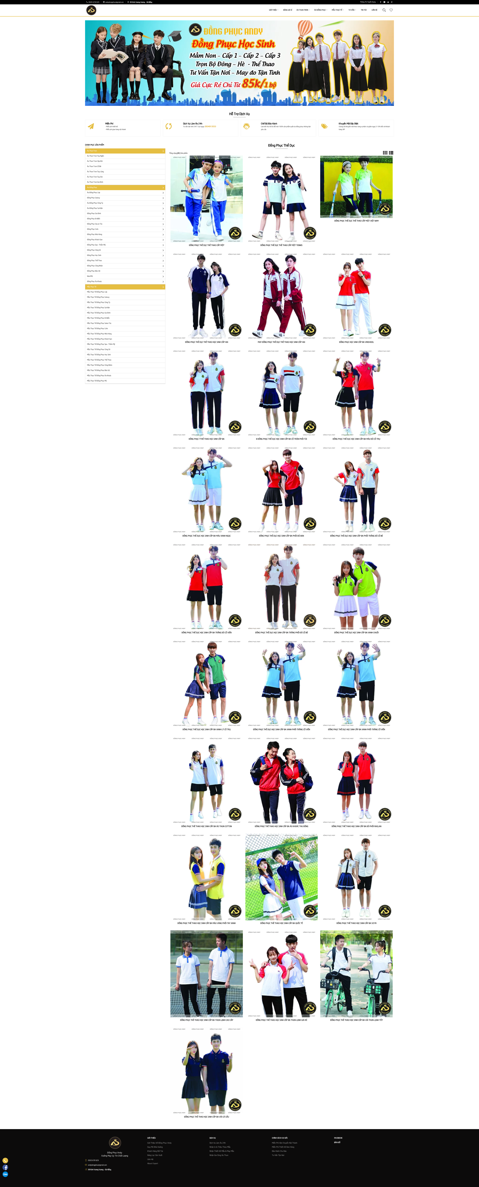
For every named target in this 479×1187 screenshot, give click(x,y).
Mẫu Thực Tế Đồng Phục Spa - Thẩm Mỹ (101, 344)
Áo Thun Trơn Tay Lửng (95, 172)
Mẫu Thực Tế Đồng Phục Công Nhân (99, 365)
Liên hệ (150, 1159)
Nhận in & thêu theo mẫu (220, 1147)
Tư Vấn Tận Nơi (278, 1155)
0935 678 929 (93, 2)
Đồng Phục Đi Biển (93, 219)
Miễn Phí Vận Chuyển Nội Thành (284, 1143)
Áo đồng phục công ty (95, 203)
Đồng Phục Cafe (92, 229)
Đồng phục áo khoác (94, 281)
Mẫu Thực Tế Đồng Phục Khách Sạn (99, 339)
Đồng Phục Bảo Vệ (93, 271)
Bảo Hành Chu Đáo (279, 1151)
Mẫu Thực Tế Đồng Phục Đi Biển (98, 318)
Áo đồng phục (92, 187)
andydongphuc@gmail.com (114, 2)
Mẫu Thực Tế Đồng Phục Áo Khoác (99, 376)
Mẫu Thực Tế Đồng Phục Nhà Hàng (99, 334)
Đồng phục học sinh (94, 255)
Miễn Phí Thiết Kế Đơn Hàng (283, 1147)
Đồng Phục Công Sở (94, 250)
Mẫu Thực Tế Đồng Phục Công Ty (98, 302)
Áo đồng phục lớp (93, 192)
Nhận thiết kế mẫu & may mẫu (222, 1151)
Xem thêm (206, 204)
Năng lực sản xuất (154, 1155)
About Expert (152, 1163)
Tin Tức (364, 10)
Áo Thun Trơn (92, 151)
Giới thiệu (273, 10)
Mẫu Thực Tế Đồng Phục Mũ (97, 381)
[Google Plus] (392, 2)
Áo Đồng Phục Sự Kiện (95, 208)
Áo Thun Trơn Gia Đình (95, 182)
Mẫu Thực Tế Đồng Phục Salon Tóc (99, 323)
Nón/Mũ (90, 276)
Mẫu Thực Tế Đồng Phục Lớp (97, 292)
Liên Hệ (374, 10)
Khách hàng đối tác (155, 1151)
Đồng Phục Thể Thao (94, 260)
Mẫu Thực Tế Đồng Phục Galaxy (98, 297)
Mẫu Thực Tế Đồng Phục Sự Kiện (98, 308)
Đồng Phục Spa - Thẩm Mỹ (96, 245)
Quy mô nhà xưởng (155, 1147)
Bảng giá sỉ (287, 10)
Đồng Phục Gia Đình (94, 213)
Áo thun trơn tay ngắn (95, 156)
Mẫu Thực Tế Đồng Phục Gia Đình (98, 313)
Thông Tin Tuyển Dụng (368, 2)
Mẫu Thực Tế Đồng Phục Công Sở (98, 349)
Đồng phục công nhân (95, 266)
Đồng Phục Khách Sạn (94, 240)
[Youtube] (388, 2)
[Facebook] (380, 2)
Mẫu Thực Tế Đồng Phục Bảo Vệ (98, 370)
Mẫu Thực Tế (91, 287)
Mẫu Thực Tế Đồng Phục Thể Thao (99, 360)
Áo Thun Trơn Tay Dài (95, 177)
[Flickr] (384, 2)
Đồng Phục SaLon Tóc (94, 224)
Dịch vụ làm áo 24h (218, 1143)
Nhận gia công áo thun (219, 1155)
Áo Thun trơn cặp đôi (95, 161)
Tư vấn (351, 10)
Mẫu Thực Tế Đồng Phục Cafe (97, 328)
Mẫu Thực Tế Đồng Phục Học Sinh (99, 355)
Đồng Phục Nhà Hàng (94, 234)
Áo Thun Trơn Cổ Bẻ (94, 166)
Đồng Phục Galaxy (93, 198)
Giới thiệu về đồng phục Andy (159, 1143)
